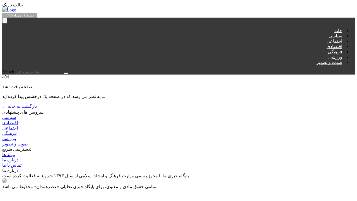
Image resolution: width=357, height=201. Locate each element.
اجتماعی (334, 41)
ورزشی (335, 57)
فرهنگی (335, 51)
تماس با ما (11, 165)
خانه (338, 30)
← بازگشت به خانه (19, 106)
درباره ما (10, 159)
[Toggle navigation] (4, 20)
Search (8, 72)
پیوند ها (8, 154)
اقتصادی (334, 46)
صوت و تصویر (329, 62)
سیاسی (335, 36)
